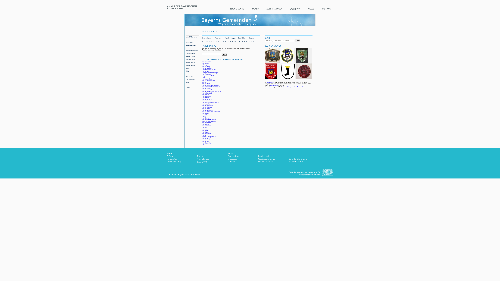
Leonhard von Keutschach (210, 102)
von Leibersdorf (207, 93)
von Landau (205, 71)
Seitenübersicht (296, 161)
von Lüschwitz (206, 143)
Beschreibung (206, 38)
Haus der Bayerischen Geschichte (184, 174)
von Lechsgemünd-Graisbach (211, 91)
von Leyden (205, 113)
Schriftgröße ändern (298, 159)
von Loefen (205, 130)
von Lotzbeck (206, 138)
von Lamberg (206, 66)
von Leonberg (206, 101)
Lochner (204, 127)
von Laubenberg (207, 79)
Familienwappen (230, 38)
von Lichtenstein (207, 115)
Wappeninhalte (191, 45)
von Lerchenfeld (207, 107)
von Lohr (204, 135)
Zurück (188, 87)
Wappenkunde (190, 56)
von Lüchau (205, 141)
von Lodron (205, 129)
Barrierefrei (263, 156)
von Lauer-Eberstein (208, 80)
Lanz (203, 77)
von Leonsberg (206, 104)
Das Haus (326, 9)
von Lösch (205, 132)
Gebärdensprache (266, 159)
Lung (203, 144)
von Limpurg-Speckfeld (209, 119)
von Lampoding (206, 68)
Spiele (187, 68)
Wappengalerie (190, 65)
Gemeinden (189, 42)
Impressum (233, 159)
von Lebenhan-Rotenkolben (210, 85)
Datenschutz (233, 156)
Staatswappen (190, 53)
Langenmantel (206, 74)
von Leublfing (206, 108)
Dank (187, 82)
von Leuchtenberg (207, 110)
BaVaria (255, 9)
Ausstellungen (274, 9)
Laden (295, 8)
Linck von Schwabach (209, 121)
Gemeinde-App (174, 161)
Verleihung (218, 38)
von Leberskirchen (208, 90)
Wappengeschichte (192, 50)
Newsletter (172, 159)
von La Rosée (206, 62)
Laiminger (205, 65)
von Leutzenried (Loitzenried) (211, 112)
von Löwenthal (206, 133)
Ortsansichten (190, 59)
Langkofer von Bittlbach (209, 76)
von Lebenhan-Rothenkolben (211, 87)
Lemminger (205, 97)
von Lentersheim (207, 99)
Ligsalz (204, 116)
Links (187, 71)
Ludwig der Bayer (207, 140)
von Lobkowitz (206, 126)
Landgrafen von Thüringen (210, 73)
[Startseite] (182, 8)
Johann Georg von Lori (209, 137)
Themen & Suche (236, 9)
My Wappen (270, 82)
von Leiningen (206, 96)
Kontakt (231, 161)
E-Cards (170, 156)
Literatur (251, 38)
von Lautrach (206, 83)
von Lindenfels (206, 122)
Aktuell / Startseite (191, 37)
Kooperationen (190, 79)
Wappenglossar (191, 62)
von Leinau (205, 94)
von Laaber (205, 63)
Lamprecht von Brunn (208, 69)
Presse (311, 9)
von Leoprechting (207, 105)
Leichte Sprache (265, 161)
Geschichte (241, 38)
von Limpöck (206, 118)
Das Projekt (189, 76)
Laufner (204, 82)
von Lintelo (205, 124)
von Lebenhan (206, 88)
